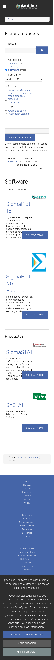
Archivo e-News (27, 552)
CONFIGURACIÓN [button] (27, 643)
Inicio (27, 481)
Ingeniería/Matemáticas (20, 93)
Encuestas (27, 529)
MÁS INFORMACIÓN (27, 652)
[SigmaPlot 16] (39, 197)
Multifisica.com (27, 559)
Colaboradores (27, 526)
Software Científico (27, 556)
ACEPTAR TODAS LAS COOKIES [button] (27, 634)
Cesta (27, 503)
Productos (27, 492)
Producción (14, 102)
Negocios (13, 99)
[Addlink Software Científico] (26, 6)
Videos (27, 536)
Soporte (27, 496)
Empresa (27, 570)
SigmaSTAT (19, 352)
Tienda (27, 499)
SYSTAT (15, 405)
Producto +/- (13, 161)
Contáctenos (27, 566)
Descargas (27, 533)
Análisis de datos (17, 110)
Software (13, 69)
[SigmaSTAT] (39, 345)
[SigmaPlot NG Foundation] (39, 262)
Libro (11, 66)
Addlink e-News (27, 548)
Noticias (27, 485)
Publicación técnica (18, 114)
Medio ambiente (16, 96)
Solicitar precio (34, 235)
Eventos (27, 518)
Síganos (27, 563)
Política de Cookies (35, 623)
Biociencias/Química (19, 90)
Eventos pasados (27, 522)
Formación (14, 63)
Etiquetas (27, 489)
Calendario (27, 515)
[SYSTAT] (39, 396)
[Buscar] (42, 50)
